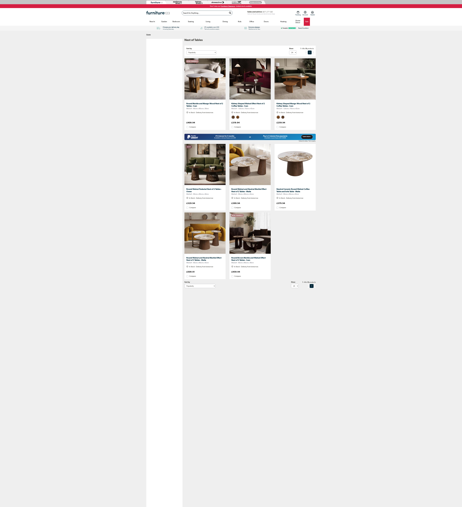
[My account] (305, 12)
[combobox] (207, 13)
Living (208, 21)
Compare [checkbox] (192, 127)
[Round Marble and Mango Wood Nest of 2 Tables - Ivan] (205, 99)
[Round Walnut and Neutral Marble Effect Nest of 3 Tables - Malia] (205, 254)
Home (148, 34)
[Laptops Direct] (198, 2)
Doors (266, 21)
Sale (306, 21)
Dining (225, 21)
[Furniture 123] (156, 2)
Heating (283, 21)
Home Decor (297, 21)
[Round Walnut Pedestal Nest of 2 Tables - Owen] (205, 185)
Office (251, 21)
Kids (239, 21)
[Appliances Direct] (177, 2)
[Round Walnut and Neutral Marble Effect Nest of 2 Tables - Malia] (250, 185)
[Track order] (298, 12)
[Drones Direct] (217, 2)
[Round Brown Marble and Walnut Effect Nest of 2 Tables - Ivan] (250, 254)
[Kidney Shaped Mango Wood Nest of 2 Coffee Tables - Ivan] (295, 99)
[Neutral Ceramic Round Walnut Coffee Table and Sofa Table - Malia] (295, 185)
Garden (164, 21)
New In (152, 21)
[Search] (230, 13)
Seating (191, 21)
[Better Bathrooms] (236, 2)
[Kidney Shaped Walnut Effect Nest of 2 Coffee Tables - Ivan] (250, 99)
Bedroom (176, 21)
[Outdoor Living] (255, 2)
